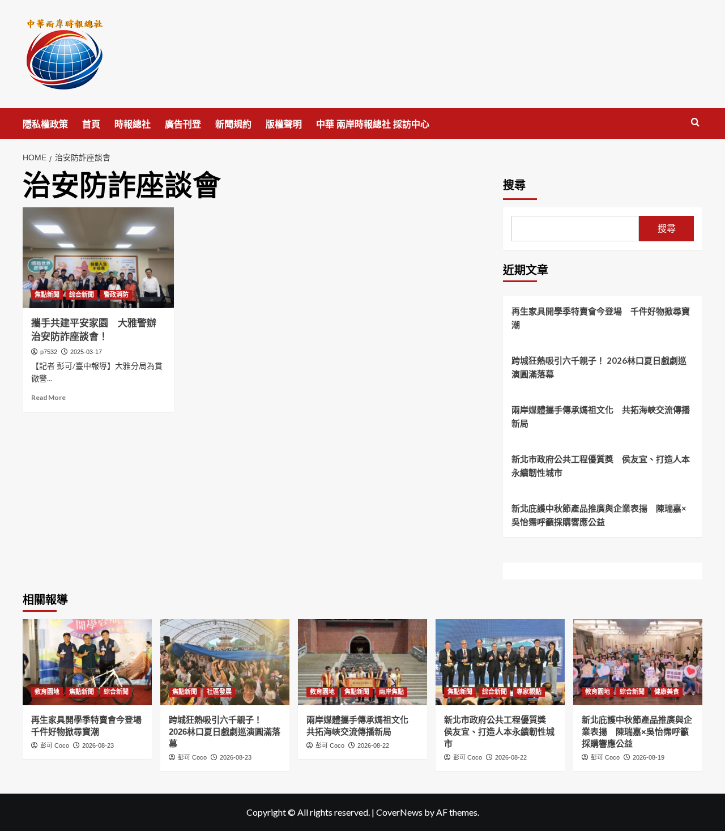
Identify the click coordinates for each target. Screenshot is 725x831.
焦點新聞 (47, 294)
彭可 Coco (54, 745)
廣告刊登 (183, 124)
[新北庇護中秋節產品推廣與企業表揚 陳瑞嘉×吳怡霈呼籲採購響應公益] (637, 662)
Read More (48, 397)
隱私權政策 (45, 124)
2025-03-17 (86, 351)
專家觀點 (529, 691)
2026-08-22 (373, 745)
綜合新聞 (81, 294)
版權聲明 (284, 124)
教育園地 (47, 691)
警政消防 (116, 294)
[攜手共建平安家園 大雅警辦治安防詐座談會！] (98, 257)
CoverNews (399, 812)
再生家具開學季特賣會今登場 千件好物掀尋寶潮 (600, 318)
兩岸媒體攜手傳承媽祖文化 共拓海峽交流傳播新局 (600, 416)
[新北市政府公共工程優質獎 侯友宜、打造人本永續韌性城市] (500, 662)
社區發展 (219, 691)
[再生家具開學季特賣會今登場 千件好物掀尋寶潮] (87, 662)
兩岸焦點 (391, 691)
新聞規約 (233, 124)
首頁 (91, 124)
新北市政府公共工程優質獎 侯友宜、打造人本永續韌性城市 (600, 466)
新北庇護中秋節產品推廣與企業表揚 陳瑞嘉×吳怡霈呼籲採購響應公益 (598, 515)
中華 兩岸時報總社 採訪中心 (372, 124)
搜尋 (514, 185)
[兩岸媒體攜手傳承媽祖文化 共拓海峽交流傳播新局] (362, 662)
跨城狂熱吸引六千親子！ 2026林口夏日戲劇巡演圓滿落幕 (598, 367)
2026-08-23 (98, 745)
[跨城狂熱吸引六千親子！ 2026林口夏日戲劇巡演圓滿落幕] (224, 662)
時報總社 (132, 124)
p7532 (48, 351)
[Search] (695, 123)
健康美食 (666, 691)
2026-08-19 (648, 757)
